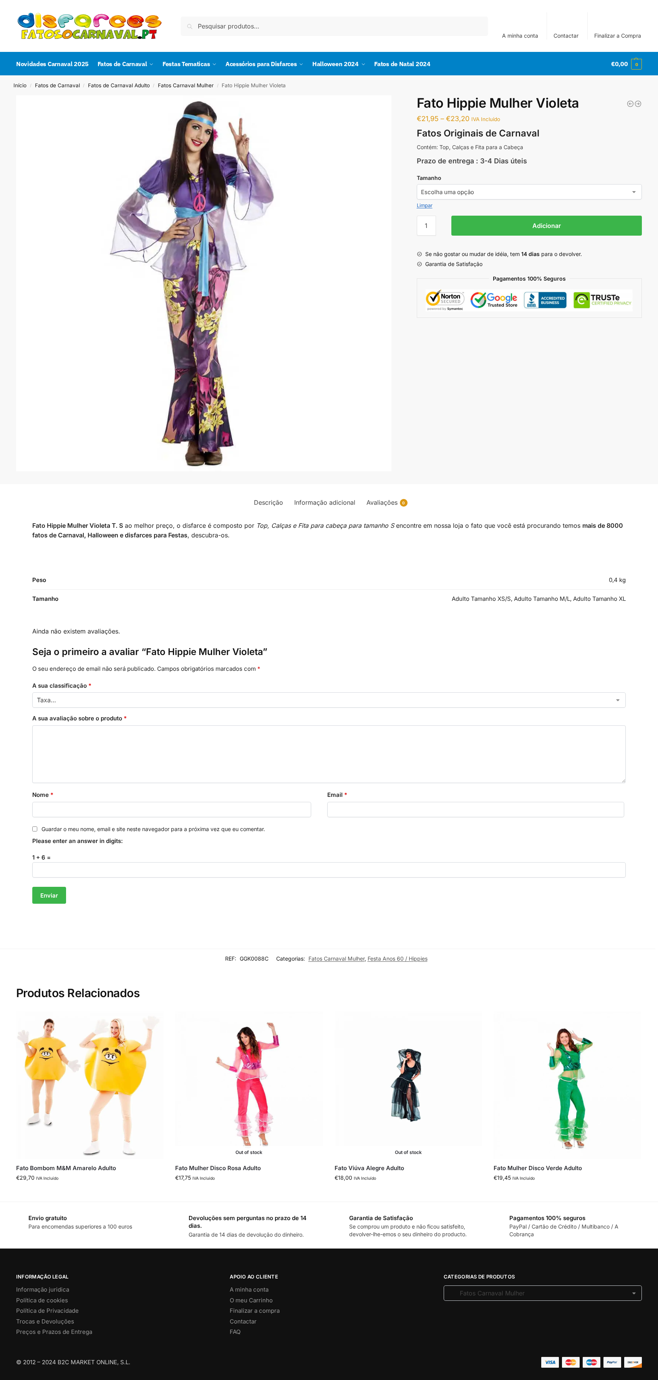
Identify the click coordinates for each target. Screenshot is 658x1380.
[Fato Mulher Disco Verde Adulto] (567, 1085)
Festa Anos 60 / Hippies (398, 958)
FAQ (235, 1331)
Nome (42, 794)
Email (337, 794)
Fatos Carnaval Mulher (186, 85)
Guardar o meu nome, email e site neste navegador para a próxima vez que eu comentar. (153, 829)
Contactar (566, 35)
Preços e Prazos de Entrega (54, 1331)
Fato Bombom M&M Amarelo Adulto (66, 1168)
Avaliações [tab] (385, 502)
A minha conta (520, 35)
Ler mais (249, 1193)
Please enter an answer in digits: (77, 841)
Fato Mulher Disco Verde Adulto (538, 1168)
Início (20, 85)
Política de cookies (42, 1300)
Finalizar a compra (255, 1310)
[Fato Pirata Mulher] (638, 104)
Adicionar (546, 225)
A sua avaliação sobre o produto (79, 718)
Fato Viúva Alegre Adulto (369, 1168)
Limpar (425, 205)
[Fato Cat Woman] (630, 104)
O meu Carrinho (251, 1300)
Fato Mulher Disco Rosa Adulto (218, 1168)
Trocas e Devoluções (45, 1321)
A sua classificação (61, 685)
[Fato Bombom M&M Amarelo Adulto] (90, 1085)
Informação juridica (42, 1289)
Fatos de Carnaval (57, 85)
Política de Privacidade (47, 1310)
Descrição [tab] (268, 502)
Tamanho (429, 178)
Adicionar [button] (90, 1193)
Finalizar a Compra (617, 35)
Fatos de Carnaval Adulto (119, 85)
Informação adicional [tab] (324, 502)
